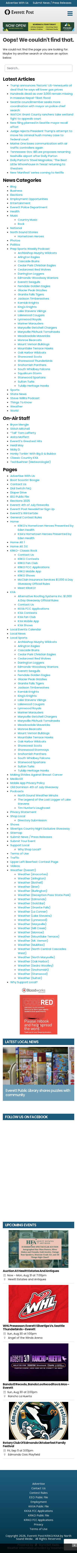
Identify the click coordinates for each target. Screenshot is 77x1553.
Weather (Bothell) (30, 882)
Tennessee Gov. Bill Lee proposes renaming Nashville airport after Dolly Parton (40, 154)
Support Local (19, 845)
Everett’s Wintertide (24, 513)
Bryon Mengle (19, 424)
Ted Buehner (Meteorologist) (30, 462)
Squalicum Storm (29, 373)
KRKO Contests (28, 559)
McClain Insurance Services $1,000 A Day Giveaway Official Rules (45, 582)
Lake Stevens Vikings (32, 311)
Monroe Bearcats (30, 340)
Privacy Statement (23, 812)
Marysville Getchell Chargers (37, 328)
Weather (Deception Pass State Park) (44, 895)
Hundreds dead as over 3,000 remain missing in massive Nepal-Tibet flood (41, 96)
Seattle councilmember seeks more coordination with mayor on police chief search (37, 106)
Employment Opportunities (29, 199)
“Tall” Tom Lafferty (23, 433)
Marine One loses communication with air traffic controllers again (38, 145)
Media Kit (16, 779)
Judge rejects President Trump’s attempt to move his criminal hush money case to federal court (41, 135)
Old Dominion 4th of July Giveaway (34, 787)
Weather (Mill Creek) (32, 928)
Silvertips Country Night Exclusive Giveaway (40, 829)
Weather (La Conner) (32, 912)
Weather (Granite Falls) (34, 907)
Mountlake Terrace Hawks (35, 348)
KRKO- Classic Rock (23, 551)
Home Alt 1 (17, 542)
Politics (15, 245)
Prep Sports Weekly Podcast (30, 249)
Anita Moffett (19, 437)
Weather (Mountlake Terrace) (38, 936)
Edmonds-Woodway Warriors (38, 278)
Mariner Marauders (30, 323)
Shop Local (17, 816)
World (14, 411)
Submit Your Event (23, 841)
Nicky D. (15, 449)
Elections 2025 (20, 501)
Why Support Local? (24, 982)
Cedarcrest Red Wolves (34, 269)
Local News (18, 633)
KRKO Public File (38, 1515)
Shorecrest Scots (30, 357)
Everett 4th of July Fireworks (29, 505)
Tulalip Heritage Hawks (33, 386)
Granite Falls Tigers (31, 294)
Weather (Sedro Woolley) (35, 965)
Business (16, 191)
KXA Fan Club (27, 617)
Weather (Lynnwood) (32, 920)
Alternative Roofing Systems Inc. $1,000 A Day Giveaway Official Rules (45, 598)
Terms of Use (19, 853)
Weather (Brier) (28, 887)
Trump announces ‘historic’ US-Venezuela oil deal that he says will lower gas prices (41, 87)
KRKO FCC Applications (34, 567)
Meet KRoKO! (27, 588)
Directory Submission (32, 820)
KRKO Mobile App (29, 571)
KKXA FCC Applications (33, 609)
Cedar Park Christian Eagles (37, 265)
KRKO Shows (26, 575)
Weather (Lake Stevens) (35, 916)
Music (14, 215)
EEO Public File (19, 497)
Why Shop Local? (29, 849)
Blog (13, 186)
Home (14, 521)
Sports (14, 390)
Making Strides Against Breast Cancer (36, 775)
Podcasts (17, 791)
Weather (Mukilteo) (31, 945)
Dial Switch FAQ (20, 488)
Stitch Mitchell (20, 429)
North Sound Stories (24, 232)
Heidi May (16, 445)
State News (18, 394)
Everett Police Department (28, 207)
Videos (15, 866)
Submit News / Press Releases (52, 3)
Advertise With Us (17, 3)
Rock (21, 224)
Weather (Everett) (23, 870)
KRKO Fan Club (28, 563)
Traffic (14, 858)
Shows (14, 824)
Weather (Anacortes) (33, 874)
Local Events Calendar (25, 629)
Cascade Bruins (28, 261)
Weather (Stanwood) (33, 974)
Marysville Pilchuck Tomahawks (39, 332)
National (16, 228)
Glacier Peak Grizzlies (32, 290)
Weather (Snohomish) (33, 970)
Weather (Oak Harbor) (33, 961)
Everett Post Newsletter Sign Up (32, 509)
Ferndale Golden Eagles (34, 286)
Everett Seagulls (29, 282)
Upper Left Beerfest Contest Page (34, 862)
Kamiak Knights (28, 303)
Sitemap (16, 833)
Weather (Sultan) (30, 978)
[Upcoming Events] (38, 1249)
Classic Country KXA (24, 458)
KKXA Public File (38, 1506)
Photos (15, 240)
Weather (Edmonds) (32, 899)
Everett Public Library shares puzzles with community (38, 1092)
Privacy (38, 1524)
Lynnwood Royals (29, 319)
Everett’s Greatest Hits (26, 441)
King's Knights (27, 307)
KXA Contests (27, 613)
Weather (16, 406)
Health (14, 211)
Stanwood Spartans (32, 377)
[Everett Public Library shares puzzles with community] (38, 1066)
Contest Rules (39, 1493)
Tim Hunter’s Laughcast (34, 808)
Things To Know (21, 402)
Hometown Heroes (31, 236)
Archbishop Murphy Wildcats (37, 253)
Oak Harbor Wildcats (32, 352)
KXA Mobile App (28, 621)
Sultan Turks (26, 381)
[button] (70, 14)
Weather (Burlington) (32, 891)
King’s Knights (27, 696)
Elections (16, 195)
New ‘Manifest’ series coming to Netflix (37, 172)
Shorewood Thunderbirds (35, 361)
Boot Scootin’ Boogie (24, 480)
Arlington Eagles (29, 257)
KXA (13, 592)
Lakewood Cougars (31, 315)
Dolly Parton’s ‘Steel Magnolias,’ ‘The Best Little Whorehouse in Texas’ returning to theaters (38, 164)
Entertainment (20, 203)
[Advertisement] (38, 26)
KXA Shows (25, 625)
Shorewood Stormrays (33, 750)
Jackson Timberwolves (33, 298)
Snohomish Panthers (32, 365)
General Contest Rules (26, 517)
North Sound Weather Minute (38, 795)
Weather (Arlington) (32, 878)
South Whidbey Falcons (34, 369)
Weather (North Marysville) (36, 957)
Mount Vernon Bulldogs (34, 344)
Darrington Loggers (31, 274)
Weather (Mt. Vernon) (33, 941)
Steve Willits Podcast (25, 398)
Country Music (27, 220)
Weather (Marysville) (32, 924)
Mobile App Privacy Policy (27, 783)
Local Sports (18, 638)
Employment (38, 1502)
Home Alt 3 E (19, 546)
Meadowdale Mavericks (34, 336)
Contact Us (18, 484)
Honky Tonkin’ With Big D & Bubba (33, 454)
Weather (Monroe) (31, 932)
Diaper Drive (18, 492)
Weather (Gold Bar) (31, 903)
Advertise (38, 1483)
